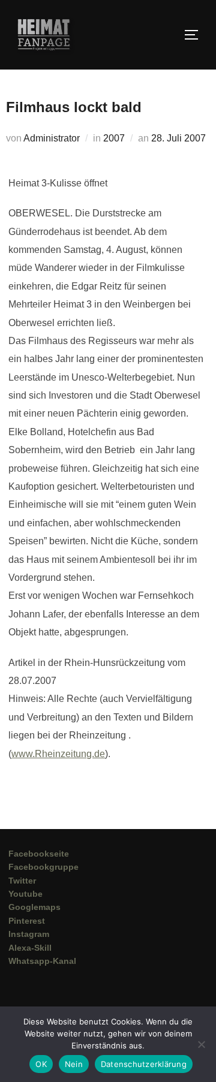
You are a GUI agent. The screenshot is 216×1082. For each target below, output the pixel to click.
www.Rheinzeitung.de (58, 754)
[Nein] (201, 1044)
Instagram (28, 934)
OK (41, 1064)
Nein (74, 1064)
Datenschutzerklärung (144, 1064)
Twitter (22, 880)
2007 (114, 138)
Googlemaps (34, 907)
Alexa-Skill (30, 948)
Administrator (51, 138)
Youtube (25, 894)
